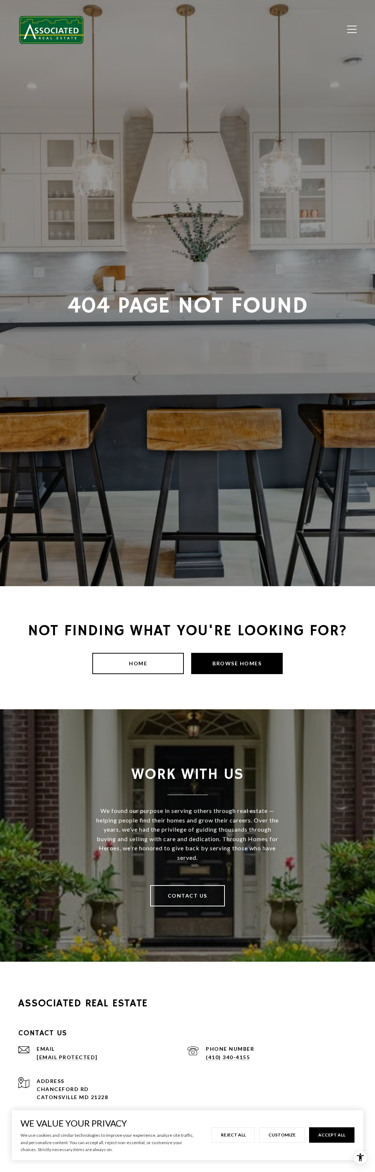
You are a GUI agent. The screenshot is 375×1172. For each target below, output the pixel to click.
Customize (282, 1135)
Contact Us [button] (187, 895)
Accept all (331, 1135)
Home (138, 663)
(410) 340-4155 (228, 1057)
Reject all (233, 1135)
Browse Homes (236, 663)
